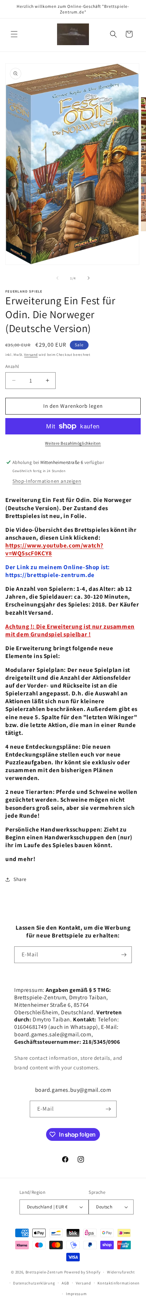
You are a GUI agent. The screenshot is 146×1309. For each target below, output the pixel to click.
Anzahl (12, 366)
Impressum (76, 1293)
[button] (14, 34)
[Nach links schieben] (57, 278)
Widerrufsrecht (121, 1272)
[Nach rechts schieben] (88, 278)
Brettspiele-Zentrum (44, 1272)
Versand (31, 354)
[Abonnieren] (123, 954)
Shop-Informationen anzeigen (46, 481)
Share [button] (20, 879)
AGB (65, 1283)
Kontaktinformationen (118, 1283)
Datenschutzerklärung (34, 1283)
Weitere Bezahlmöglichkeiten (73, 443)
